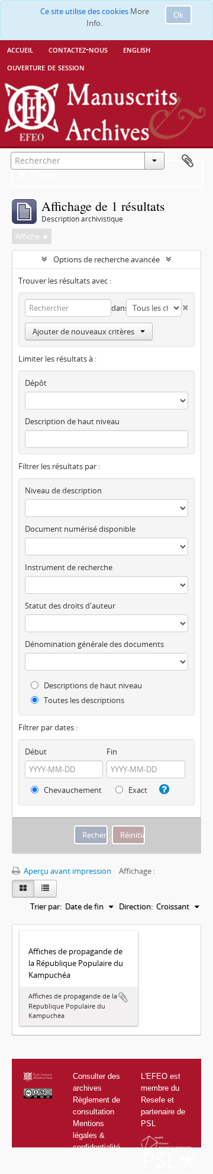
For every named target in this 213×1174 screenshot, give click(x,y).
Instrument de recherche (68, 567)
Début (36, 751)
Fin (111, 751)
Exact (137, 790)
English (136, 49)
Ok (178, 14)
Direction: (136, 906)
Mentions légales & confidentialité (96, 1135)
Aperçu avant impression (66, 871)
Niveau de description (63, 490)
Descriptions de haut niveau (92, 685)
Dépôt (36, 383)
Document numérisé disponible (80, 528)
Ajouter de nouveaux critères (83, 331)
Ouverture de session (46, 66)
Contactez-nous (78, 49)
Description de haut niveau (72, 421)
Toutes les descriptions (83, 700)
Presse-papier (187, 161)
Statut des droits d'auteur (70, 605)
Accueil (20, 49)
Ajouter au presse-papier (123, 997)
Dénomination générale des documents (94, 644)
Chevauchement (72, 790)
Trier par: (46, 906)
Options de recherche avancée (106, 259)
